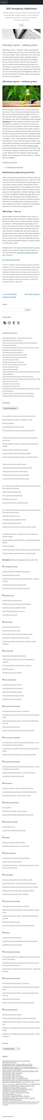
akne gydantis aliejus (25, 267)
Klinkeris (7, 837)
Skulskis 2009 (17, 1094)
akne (16, 267)
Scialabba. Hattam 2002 (10, 1093)
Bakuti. (37, 1068)
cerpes (19, 1069)
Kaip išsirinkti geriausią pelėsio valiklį (13, 776)
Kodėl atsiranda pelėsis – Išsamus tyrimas (14, 811)
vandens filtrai (9, 1098)
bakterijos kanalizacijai (17, 1065)
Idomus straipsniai (10, 853)
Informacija (23, 265)
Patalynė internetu (10, 680)
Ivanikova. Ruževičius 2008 (27, 1082)
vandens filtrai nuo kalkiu (12, 1100)
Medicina (29, 265)
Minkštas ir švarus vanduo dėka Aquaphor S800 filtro (18, 393)
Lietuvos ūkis (29, 1085)
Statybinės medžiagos (10, 1009)
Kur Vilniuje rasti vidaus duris (11, 386)
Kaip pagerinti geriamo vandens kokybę (14, 585)
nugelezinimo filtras (10, 1089)
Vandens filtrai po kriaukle (10, 369)
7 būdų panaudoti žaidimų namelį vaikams (15, 471)
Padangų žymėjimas (8, 423)
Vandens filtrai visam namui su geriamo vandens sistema (19, 527)
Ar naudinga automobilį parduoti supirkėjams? (16, 858)
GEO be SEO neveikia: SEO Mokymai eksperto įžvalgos (18, 730)
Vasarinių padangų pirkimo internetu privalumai (16, 453)
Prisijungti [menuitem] (4, 2)
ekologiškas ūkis (31, 1071)
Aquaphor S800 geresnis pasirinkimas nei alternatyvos (18, 396)
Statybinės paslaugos (11, 566)
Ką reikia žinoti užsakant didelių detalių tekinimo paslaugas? (20, 941)
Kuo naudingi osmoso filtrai (10, 359)
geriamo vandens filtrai (11, 1082)
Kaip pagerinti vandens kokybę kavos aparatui (16, 638)
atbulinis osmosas (9, 1062)
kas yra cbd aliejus (10, 274)
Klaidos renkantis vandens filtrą (11, 492)
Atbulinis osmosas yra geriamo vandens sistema (16, 604)
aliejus (34, 267)
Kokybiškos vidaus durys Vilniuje (12, 673)
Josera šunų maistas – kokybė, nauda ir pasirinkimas (17, 788)
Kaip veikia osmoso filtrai (9, 499)
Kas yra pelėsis (6, 807)
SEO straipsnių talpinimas (21, 8)
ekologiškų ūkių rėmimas (13, 1076)
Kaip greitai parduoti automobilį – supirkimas (15, 711)
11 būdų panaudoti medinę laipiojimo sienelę (15, 478)
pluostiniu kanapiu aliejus (23, 274)
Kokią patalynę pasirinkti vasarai (12, 685)
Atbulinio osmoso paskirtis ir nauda (12, 362)
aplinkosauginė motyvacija (21, 1061)
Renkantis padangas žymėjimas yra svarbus (15, 450)
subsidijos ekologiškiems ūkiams (16, 1096)
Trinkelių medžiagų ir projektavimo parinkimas (16, 571)
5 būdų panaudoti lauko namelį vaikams (14, 464)
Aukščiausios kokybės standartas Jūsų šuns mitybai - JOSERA (20, 887)
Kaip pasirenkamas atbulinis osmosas (13, 611)
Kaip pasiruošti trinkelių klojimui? (12, 937)
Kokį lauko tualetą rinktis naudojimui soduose (16, 588)
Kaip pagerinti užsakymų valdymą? (12, 352)
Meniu (21, 25)
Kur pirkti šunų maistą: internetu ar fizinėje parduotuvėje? (19, 792)
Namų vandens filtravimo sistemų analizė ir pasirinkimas (19, 1018)
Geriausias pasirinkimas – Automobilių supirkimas (17, 338)
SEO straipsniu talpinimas (11, 260)
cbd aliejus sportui (26, 272)
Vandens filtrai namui (8, 827)
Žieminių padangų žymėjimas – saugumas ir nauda (17, 419)
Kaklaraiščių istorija (8, 669)
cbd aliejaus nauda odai (31, 269)
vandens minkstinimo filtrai (14, 1102)
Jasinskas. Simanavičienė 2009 (10, 1084)
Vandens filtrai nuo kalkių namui (12, 600)
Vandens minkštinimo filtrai (10, 367)
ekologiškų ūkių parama (12, 1073)
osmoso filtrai (21, 1091)
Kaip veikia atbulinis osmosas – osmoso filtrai (15, 846)
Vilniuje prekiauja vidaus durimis (12, 1014)
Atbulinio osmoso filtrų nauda (11, 630)
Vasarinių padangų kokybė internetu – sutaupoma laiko (18, 553)
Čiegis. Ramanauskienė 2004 (30, 1103)
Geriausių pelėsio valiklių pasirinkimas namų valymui (18, 815)
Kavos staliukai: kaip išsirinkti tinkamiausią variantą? (17, 376)
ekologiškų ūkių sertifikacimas (15, 1078)
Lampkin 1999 (30, 1084)
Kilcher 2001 (22, 1084)
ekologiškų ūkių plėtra (11, 1074)
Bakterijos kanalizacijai (11, 802)
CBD (29, 194)
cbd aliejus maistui (14, 272)
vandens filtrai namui (26, 1098)
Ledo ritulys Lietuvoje (33, 294)
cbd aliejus (5, 272)
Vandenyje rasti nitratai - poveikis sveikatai (15, 503)
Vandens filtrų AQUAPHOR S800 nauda (13, 830)
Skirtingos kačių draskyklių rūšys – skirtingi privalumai (18, 890)
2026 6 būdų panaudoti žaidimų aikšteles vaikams (17, 468)
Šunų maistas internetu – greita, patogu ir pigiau (16, 795)
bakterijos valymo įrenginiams (19, 1067)
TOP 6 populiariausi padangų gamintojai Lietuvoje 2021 (18, 430)
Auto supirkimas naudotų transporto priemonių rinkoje (18, 416)
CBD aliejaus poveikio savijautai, (27, 253)
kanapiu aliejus (33, 146)
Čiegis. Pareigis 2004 (17, 1103)
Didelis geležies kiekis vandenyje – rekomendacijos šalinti (19, 754)
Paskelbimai (6, 267)
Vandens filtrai (9, 595)
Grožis (17, 265)
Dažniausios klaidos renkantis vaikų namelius (15, 475)
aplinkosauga (7, 1061)
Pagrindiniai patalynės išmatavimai (12, 688)
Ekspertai (7, 932)
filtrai (25, 1080)
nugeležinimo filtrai (25, 1089)
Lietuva (37, 1084)
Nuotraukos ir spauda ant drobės (12, 340)
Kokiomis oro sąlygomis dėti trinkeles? (13, 842)
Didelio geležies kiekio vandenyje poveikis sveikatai (17, 634)
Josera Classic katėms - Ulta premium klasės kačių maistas (19, 883)
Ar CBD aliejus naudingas (14, 167)
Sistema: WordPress (8, 1116)
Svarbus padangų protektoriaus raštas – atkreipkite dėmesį (20, 457)
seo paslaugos (8, 1094)
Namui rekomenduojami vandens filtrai (14, 656)
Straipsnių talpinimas (11, 822)
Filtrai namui (8, 622)
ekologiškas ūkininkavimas (13, 1071)
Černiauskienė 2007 (7, 1103)
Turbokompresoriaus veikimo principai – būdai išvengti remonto (21, 550)
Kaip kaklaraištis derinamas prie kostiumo (14, 357)
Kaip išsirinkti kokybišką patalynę (12, 692)
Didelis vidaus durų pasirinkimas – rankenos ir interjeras (18, 772)
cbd (22, 269)
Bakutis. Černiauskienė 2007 (9, 1069)
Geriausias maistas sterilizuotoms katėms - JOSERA (17, 880)
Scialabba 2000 (24, 1093)
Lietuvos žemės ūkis (10, 1087)
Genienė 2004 (34, 1080)
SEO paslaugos (8, 651)
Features (12, 265)
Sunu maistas (8, 783)
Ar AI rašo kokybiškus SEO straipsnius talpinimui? (17, 665)
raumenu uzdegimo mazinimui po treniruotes (16, 279)
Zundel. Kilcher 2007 (33, 1102)
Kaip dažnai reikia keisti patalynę (12, 699)
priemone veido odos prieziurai (29, 277)
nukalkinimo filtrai (9, 1091)
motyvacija (23, 1088)
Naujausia (36, 265)
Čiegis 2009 (5, 1105)
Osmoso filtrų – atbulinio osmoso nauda (14, 364)
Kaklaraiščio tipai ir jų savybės (11, 384)
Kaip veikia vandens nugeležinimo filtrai (14, 519)
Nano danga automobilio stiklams (12, 495)
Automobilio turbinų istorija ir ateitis (13, 427)
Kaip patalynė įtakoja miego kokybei (13, 695)
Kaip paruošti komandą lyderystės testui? (14, 355)
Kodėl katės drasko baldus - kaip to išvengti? (15, 894)
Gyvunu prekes (8, 875)
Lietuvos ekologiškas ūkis (13, 1085)
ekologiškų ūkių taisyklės (12, 1080)
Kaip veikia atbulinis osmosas (11, 516)
